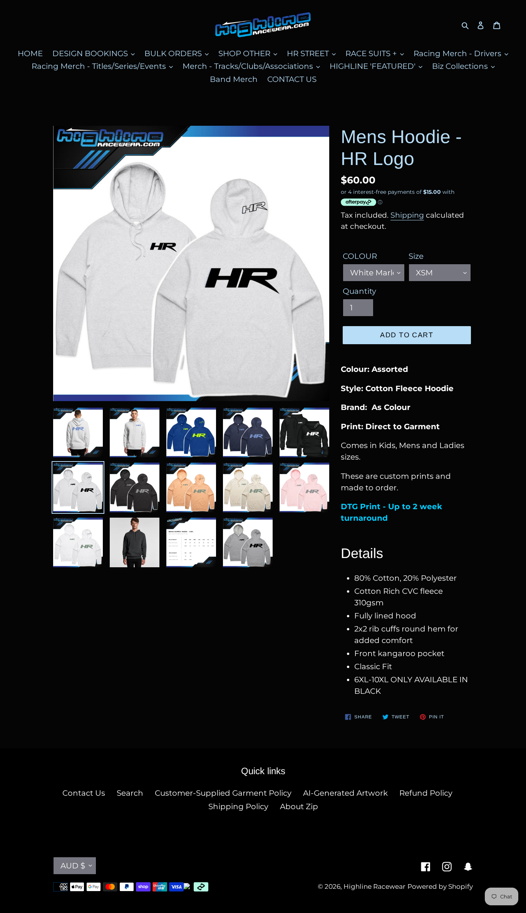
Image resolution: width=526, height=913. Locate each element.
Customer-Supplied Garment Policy (223, 793)
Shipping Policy (238, 806)
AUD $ (72, 865)
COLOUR (360, 256)
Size (416, 256)
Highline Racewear (374, 886)
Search (130, 793)
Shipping (407, 215)
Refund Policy (425, 793)
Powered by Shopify (440, 886)
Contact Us (83, 793)
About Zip (299, 806)
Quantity (359, 291)
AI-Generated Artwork (345, 793)
